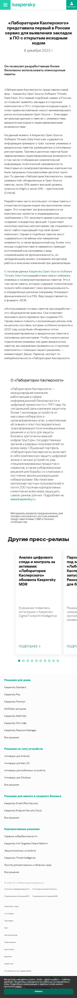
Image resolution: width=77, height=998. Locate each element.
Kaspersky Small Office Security (21, 803)
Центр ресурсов (10, 935)
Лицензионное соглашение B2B (44, 896)
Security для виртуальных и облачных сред (27, 864)
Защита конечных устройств (20, 850)
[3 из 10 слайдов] (28, 661)
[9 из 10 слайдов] (53, 661)
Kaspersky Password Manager (20, 730)
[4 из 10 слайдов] (32, 661)
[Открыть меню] (5, 5)
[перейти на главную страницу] (24, 5)
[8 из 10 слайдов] (49, 661)
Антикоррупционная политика (44, 889)
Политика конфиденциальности (17, 889)
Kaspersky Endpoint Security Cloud (23, 810)
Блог (6, 928)
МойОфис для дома (15, 708)
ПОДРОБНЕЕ (28, 646)
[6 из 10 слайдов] (40, 661)
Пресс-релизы (10, 942)
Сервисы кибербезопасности (20, 836)
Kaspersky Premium (14, 701)
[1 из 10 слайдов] (19, 661)
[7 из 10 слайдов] (45, 661)
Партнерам (8, 921)
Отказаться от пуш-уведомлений (17, 971)
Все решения (11, 737)
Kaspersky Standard (15, 687)
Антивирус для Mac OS (17, 763)
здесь (18, 986)
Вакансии (8, 957)
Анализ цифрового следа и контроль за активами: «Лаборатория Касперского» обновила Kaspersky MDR (37, 570)
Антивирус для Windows (17, 777)
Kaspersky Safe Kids (15, 715)
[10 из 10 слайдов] (58, 661)
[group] (38, 602)
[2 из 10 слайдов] (23, 661)
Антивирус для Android (16, 756)
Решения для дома (17, 680)
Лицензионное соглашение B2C (17, 896)
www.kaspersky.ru (23, 499)
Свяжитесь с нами (11, 906)
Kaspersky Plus (12, 694)
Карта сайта (9, 949)
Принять (39, 991)
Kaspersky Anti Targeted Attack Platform (26, 843)
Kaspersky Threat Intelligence (20, 857)
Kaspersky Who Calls (15, 723)
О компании (9, 914)
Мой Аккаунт (71, 7)
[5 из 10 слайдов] (36, 661)
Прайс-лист (9, 964)
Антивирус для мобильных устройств (24, 770)
